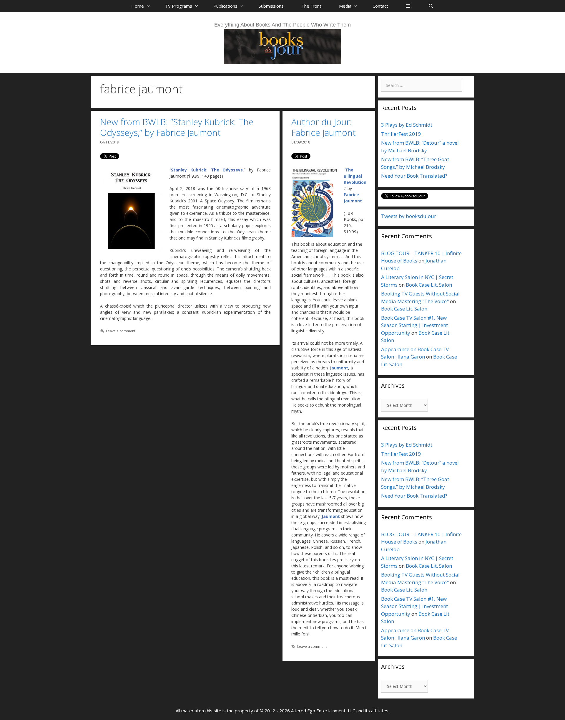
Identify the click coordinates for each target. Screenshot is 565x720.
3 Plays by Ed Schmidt (406, 124)
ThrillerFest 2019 (401, 134)
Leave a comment (120, 330)
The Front (311, 6)
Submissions (271, 6)
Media (345, 6)
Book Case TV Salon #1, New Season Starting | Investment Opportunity (414, 325)
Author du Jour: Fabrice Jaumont (323, 127)
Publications (225, 6)
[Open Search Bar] (430, 6)
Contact (380, 6)
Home (137, 6)
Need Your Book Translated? (414, 175)
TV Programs (178, 6)
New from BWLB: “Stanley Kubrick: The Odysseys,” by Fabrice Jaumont (177, 127)
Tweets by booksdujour (408, 216)
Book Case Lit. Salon (429, 284)
